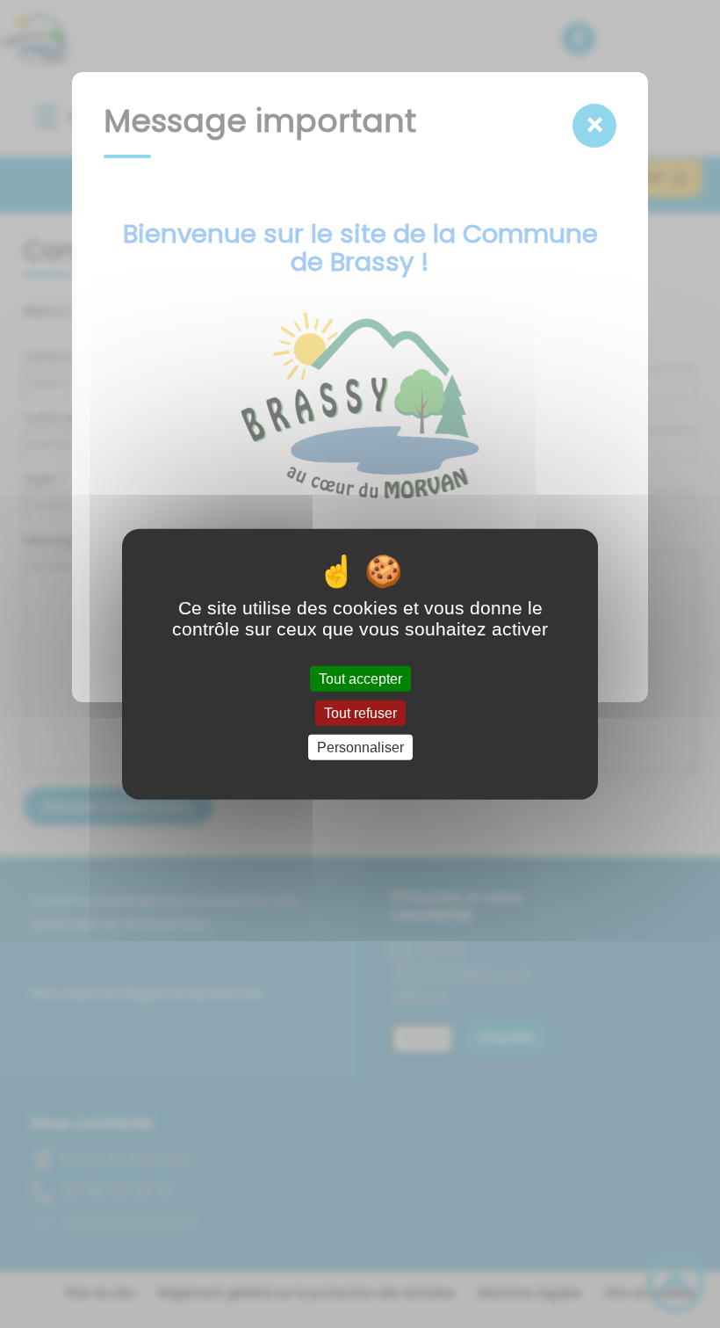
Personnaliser (360, 747)
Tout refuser (360, 712)
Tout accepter (360, 678)
